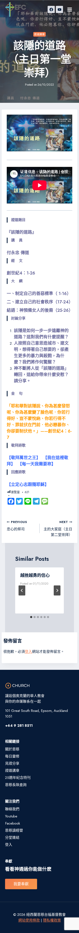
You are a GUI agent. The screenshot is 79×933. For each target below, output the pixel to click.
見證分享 (12, 763)
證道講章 (39, 34)
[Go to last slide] (22, 590)
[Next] (57, 590)
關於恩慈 (12, 749)
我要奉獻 (21, 884)
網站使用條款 (29, 920)
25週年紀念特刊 (18, 777)
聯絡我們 (12, 809)
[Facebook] (51, 9)
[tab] (31, 617)
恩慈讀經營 (14, 830)
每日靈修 (12, 756)
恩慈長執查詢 (16, 784)
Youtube (11, 816)
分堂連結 (12, 837)
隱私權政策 (52, 920)
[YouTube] (59, 9)
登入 (28, 651)
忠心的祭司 (17, 526)
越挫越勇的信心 (35, 575)
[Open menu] (69, 9)
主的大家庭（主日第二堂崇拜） (58, 528)
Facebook (12, 823)
